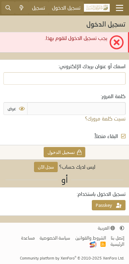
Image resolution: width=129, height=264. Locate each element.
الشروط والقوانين (90, 238)
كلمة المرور (114, 96)
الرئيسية (117, 244)
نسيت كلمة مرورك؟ (105, 118)
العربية (104, 228)
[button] (122, 227)
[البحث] (8, 7)
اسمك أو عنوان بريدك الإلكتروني (93, 66)
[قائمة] (119, 8)
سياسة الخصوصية (55, 238)
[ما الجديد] (21, 7)
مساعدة (28, 238)
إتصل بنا (117, 238)
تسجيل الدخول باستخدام (102, 194)
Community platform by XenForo (72, 258)
